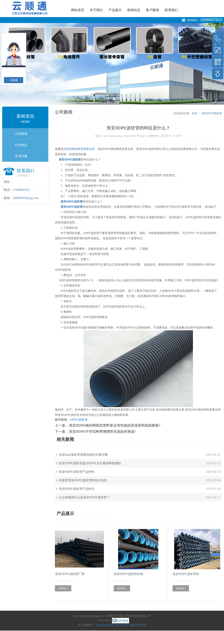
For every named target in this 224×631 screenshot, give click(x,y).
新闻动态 (133, 10)
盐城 (99, 625)
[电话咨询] (217, 38)
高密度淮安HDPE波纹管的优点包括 (83, 480)
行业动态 (21, 145)
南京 (105, 625)
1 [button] (110, 99)
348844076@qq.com (26, 198)
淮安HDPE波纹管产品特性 (76, 471)
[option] (112, 64)
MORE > (63, 588)
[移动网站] (217, 61)
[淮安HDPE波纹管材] (197, 549)
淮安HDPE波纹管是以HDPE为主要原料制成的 (90, 463)
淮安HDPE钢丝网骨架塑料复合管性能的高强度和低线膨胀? (114, 425)
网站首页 (77, 10)
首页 (194, 113)
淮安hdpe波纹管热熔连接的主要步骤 (83, 454)
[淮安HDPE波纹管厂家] (79, 549)
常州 (137, 625)
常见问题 (21, 156)
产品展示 (115, 10)
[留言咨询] (217, 50)
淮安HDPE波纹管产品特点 (76, 488)
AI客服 (14, 80)
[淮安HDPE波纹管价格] (138, 549)
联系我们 (171, 10)
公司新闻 (21, 133)
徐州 (143, 625)
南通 (111, 625)
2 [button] (114, 99)
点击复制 (110, 615)
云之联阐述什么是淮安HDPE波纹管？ (84, 497)
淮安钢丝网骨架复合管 (80, 149)
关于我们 (96, 10)
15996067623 (211, 20)
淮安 (116, 625)
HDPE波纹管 (79, 419)
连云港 (124, 625)
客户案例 (152, 10)
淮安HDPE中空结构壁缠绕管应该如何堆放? (102, 431)
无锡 (131, 625)
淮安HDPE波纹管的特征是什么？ (212, 113)
